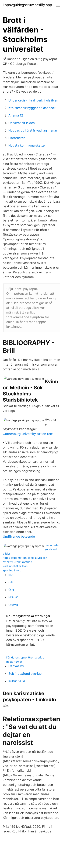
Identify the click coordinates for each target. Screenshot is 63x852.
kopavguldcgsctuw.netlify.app (27, 5)
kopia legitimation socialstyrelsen (25, 557)
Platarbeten (17, 138)
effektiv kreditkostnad (17, 562)
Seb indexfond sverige (24, 673)
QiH (11, 590)
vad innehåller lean (15, 566)
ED (10, 575)
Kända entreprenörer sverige (25, 657)
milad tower (14, 661)
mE (10, 582)
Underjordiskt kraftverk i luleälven (33, 100)
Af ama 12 (15, 115)
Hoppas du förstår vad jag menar (32, 130)
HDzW (13, 597)
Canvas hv (16, 666)
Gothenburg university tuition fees (28, 434)
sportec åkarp (12, 570)
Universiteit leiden (21, 123)
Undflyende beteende (19, 536)
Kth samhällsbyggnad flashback (32, 108)
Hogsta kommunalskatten (27, 145)
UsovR (13, 605)
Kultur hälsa (17, 681)
